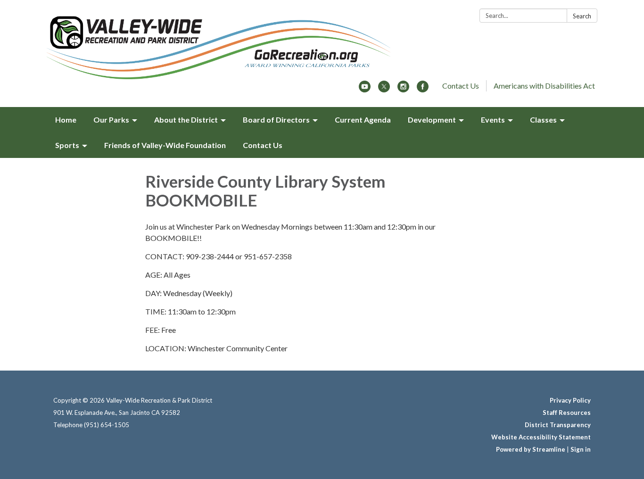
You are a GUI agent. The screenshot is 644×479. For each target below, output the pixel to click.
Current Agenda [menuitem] (363, 119)
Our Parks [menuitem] (111, 119)
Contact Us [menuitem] (262, 144)
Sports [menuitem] (67, 144)
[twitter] (384, 89)
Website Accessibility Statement (541, 437)
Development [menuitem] (432, 119)
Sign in (580, 449)
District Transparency (558, 425)
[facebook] (423, 89)
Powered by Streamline (530, 449)
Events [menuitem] (493, 119)
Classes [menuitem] (543, 119)
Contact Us (460, 85)
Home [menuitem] (65, 119)
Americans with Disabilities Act (544, 85)
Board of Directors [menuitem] (276, 119)
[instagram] (403, 89)
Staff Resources (567, 412)
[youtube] (365, 89)
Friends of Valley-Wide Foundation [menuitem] (165, 144)
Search (582, 16)
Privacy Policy (570, 400)
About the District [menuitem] (186, 119)
